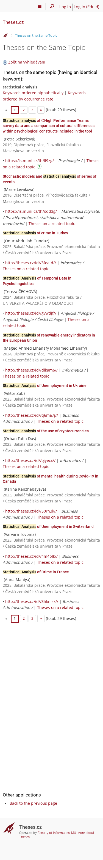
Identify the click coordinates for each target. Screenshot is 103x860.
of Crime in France (36, 572)
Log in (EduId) (86, 6)
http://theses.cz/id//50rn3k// (31, 511)
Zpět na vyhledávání (26, 62)
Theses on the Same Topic (36, 35)
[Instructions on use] (40, 167)
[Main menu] (40, 6)
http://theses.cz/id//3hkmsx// (31, 601)
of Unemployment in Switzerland (48, 526)
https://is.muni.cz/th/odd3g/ (31, 211)
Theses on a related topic (52, 223)
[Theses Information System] (5, 35)
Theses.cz (13, 22)
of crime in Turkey (35, 233)
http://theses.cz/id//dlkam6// (31, 370)
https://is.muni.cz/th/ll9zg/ (29, 160)
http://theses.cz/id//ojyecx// (30, 460)
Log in (65, 6)
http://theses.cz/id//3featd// (30, 262)
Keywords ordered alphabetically (33, 92)
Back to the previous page (33, 803)
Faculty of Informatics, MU (57, 833)
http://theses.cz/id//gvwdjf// (30, 313)
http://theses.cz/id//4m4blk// (31, 556)
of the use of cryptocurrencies (46, 431)
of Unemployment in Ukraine (45, 385)
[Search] (52, 6)
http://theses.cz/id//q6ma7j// (31, 415)
